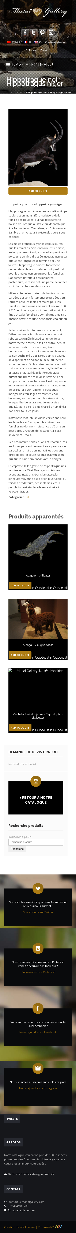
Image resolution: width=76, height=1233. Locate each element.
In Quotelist (40, 588)
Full (23, 92)
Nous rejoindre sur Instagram (38, 1088)
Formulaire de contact (20, 1210)
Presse (33, 50)
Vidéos (43, 50)
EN (40, 42)
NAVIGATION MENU (31, 64)
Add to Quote (38, 190)
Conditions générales (56, 42)
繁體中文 (16, 42)
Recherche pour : (20, 837)
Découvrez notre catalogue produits (31, 1174)
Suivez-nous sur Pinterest (38, 972)
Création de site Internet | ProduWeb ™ (29, 1227)
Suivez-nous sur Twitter (38, 912)
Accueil (15, 92)
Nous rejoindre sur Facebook (38, 1032)
